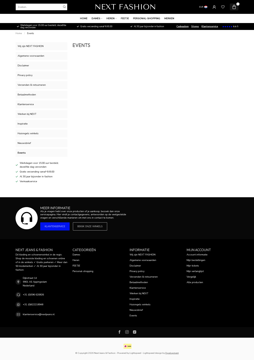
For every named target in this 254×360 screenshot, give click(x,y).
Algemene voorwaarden (31, 55)
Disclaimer (23, 65)
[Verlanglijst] (223, 6)
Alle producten (195, 282)
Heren (110, 18)
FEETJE (125, 18)
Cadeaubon (182, 26)
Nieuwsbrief (24, 143)
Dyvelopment (172, 353)
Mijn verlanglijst (195, 271)
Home (83, 18)
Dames (96, 18)
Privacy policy (25, 75)
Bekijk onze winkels (90, 226)
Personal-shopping (146, 18)
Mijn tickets (193, 265)
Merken (169, 18)
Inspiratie (23, 123)
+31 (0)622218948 (33, 304)
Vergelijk (191, 276)
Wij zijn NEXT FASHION (31, 46)
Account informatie (197, 254)
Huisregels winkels (28, 133)
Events (30, 33)
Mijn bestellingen (196, 260)
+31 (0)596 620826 (33, 294)
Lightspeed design (152, 353)
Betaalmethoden (27, 94)
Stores (195, 26)
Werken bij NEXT (27, 114)
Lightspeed (135, 353)
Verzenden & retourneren (32, 85)
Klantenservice (209, 26)
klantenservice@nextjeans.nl (39, 314)
